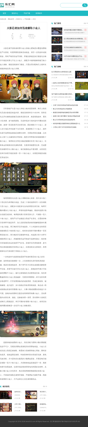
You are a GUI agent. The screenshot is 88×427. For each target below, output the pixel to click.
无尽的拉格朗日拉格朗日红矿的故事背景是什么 (75, 47)
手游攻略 (27, 19)
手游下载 (27, 13)
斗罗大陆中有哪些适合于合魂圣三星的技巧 (75, 56)
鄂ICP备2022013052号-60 (70, 421)
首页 (4, 13)
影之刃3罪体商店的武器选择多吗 (64, 120)
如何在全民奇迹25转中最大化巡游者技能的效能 (18, 392)
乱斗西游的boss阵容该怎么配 (61, 72)
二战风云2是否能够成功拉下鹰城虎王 (63, 83)
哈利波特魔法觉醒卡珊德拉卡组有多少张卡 (75, 30)
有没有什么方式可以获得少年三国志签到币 (43, 392)
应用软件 (39, 13)
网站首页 (11, 19)
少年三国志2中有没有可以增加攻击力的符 (18, 404)
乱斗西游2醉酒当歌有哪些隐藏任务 (75, 39)
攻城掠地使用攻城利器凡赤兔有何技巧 (43, 404)
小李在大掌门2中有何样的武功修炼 (64, 127)
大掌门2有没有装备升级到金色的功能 (65, 105)
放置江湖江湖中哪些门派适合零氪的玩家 (66, 116)
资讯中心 (15, 13)
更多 (44, 386)
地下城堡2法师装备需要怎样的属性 (63, 94)
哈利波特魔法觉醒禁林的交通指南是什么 (66, 123)
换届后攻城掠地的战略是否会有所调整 (66, 112)
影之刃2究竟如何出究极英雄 (62, 109)
